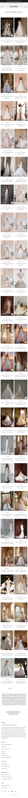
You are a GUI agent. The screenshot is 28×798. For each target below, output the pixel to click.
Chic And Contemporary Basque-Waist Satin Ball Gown (21, 654)
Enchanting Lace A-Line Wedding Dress (21, 125)
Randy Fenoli (21, 345)
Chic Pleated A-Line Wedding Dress (7, 264)
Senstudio (7, 401)
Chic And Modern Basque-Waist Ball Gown (20, 153)
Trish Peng (21, 94)
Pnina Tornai (21, 178)
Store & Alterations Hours (6, 757)
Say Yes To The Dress (5, 748)
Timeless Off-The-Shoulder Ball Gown (21, 320)
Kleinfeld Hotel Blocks (5, 766)
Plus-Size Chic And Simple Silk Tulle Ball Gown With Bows (7, 431)
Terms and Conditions (5, 785)
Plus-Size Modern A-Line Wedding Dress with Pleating (21, 97)
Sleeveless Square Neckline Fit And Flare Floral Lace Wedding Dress (7, 543)
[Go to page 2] (18, 687)
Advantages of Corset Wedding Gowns (13, 713)
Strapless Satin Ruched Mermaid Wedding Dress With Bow (21, 181)
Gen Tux (19, 3)
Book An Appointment (5, 774)
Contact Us (3, 751)
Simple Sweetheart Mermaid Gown (21, 292)
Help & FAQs (3, 753)
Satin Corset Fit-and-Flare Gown (20, 543)
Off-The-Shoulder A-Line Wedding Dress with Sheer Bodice (7, 69)
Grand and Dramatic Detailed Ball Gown (7, 41)
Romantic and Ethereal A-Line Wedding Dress (7, 97)
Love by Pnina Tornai (7, 66)
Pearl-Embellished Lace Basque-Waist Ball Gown (21, 682)
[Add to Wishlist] (12, 35)
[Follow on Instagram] (5, 791)
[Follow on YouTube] (12, 791)
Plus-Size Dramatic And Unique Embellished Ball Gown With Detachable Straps (7, 682)
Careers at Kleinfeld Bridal (6, 744)
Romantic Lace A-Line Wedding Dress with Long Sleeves (7, 348)
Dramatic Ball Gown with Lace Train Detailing (20, 208)
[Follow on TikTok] (15, 791)
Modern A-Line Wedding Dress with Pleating (7, 125)
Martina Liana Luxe (7, 206)
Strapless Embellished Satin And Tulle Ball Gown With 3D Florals (21, 376)
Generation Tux (4, 768)
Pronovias (7, 456)
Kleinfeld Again (9, 3)
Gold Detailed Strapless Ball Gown (21, 598)
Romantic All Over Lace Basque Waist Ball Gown (20, 41)
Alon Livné (21, 150)
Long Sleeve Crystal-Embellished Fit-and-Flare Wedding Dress (7, 320)
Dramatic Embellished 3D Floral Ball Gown (21, 626)
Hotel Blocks (15, 3)
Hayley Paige (7, 679)
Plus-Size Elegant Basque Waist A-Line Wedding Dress (21, 348)
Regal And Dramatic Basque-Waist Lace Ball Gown (21, 403)
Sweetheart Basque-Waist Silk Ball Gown (7, 403)
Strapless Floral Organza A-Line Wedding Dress (7, 515)
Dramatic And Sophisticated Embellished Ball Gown (7, 654)
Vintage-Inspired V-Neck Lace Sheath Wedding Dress (21, 459)
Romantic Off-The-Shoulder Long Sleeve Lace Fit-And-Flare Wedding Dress (7, 571)
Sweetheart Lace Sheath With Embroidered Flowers (7, 487)
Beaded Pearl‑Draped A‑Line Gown (7, 208)
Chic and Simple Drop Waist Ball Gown (21, 264)
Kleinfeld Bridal (3, 3)
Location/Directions (5, 755)
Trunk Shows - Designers (6, 776)
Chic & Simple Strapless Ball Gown (7, 292)
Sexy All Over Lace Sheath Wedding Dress (20, 69)
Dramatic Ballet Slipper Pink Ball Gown (7, 153)
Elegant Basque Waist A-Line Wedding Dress (7, 376)
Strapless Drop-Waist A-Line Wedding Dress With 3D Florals (20, 515)
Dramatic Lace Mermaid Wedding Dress (7, 236)
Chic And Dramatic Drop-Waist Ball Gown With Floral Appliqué (7, 181)
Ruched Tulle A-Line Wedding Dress (21, 236)
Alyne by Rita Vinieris (20, 317)
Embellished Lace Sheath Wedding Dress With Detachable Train (7, 626)
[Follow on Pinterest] (8, 791)
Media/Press (3, 746)
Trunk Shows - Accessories (6, 779)
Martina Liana (21, 122)
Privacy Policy (4, 787)
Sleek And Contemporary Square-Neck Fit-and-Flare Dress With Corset (7, 459)
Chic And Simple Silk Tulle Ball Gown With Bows (20, 431)
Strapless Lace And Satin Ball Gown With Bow (21, 487)
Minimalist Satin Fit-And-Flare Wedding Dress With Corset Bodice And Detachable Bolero (7, 598)
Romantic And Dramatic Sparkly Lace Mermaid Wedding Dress (20, 571)
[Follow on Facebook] (2, 791)
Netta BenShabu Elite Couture (7, 94)
